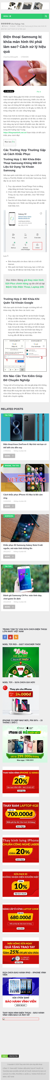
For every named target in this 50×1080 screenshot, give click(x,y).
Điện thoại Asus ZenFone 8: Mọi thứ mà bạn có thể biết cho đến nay (24, 446)
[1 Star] (2, 24)
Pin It (39, 92)
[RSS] (16, 637)
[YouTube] (10, 637)
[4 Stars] (8, 24)
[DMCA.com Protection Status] (10, 1057)
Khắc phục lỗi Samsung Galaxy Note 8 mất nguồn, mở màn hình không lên (23, 546)
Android (12, 26)
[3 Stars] (6, 24)
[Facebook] (5, 637)
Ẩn (13, 142)
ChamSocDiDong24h (10, 57)
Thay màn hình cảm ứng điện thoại (31, 1064)
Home (6, 26)
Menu (5, 16)
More (7, 456)
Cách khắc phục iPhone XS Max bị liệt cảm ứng (23, 496)
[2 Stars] (4, 24)
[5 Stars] (10, 24)
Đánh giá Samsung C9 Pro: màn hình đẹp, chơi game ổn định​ (22, 597)
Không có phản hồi (20, 451)
